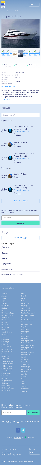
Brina (3, 329)
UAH (31, 4)
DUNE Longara (6, 346)
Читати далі (5, 99)
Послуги (4, 253)
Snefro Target (25, 367)
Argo (3, 301)
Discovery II (5, 342)
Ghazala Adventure (7, 361)
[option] (20, 33)
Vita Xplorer (25, 389)
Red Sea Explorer (26, 324)
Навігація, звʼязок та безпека (12, 274)
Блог (3, 461)
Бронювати (39, 124)
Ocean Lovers (25, 303)
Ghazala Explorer (7, 364)
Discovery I (5, 339)
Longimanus (5, 390)
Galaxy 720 (5, 359)
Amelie (3, 298)
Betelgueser (5, 305)
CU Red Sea (5, 334)
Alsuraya (4, 296)
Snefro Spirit (25, 364)
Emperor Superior (7, 351)
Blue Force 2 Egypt (7, 313)
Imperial (4, 378)
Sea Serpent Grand (27, 345)
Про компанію (12, 461)
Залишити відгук (20, 238)
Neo (22, 301)
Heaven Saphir (6, 373)
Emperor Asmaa (6, 349)
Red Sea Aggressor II (28, 313)
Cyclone (4, 337)
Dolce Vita (4, 344)
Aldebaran (4, 293)
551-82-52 (9, 449)
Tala (22, 379)
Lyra (22, 293)
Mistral (23, 296)
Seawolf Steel (25, 354)
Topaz (23, 384)
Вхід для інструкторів (26, 461)
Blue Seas (4, 325)
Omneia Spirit (25, 308)
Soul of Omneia (26, 369)
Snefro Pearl (25, 362)
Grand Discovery (6, 371)
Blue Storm (5, 327)
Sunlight (24, 374)
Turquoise (24, 386)
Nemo (23, 298)
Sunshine (24, 376)
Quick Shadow (26, 310)
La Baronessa (5, 385)
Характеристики (7, 269)
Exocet (3, 354)
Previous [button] (2, 53)
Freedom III (5, 356)
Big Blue (4, 308)
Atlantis (3, 303)
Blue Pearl (4, 322)
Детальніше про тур (21, 131)
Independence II (6, 380)
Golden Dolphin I (6, 366)
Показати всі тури (20, 201)
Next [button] (38, 53)
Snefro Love (25, 359)
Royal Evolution (26, 327)
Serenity (24, 357)
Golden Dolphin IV (7, 368)
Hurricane (4, 376)
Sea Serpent (25, 329)
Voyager (24, 391)
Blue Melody (5, 320)
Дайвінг (4, 258)
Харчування (6, 264)
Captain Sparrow (6, 332)
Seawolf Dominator (27, 352)
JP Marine (4, 383)
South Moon (25, 372)
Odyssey (24, 305)
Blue (2, 310)
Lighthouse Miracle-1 (8, 388)
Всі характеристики (8, 86)
